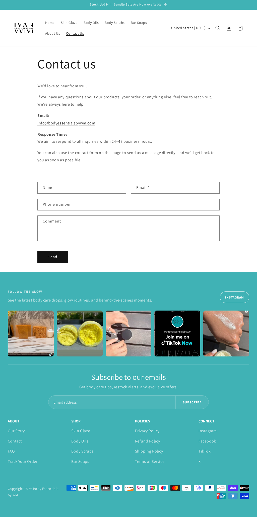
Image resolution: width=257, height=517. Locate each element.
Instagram (234, 297)
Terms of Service (150, 461)
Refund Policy (147, 441)
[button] (217, 28)
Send (52, 256)
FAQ (11, 451)
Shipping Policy (149, 451)
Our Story (16, 430)
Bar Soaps (80, 461)
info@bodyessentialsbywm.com (66, 123)
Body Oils (79, 441)
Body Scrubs (82, 451)
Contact (15, 441)
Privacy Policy (147, 430)
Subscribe (192, 402)
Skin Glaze (80, 430)
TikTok (205, 451)
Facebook (207, 441)
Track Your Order (23, 461)
